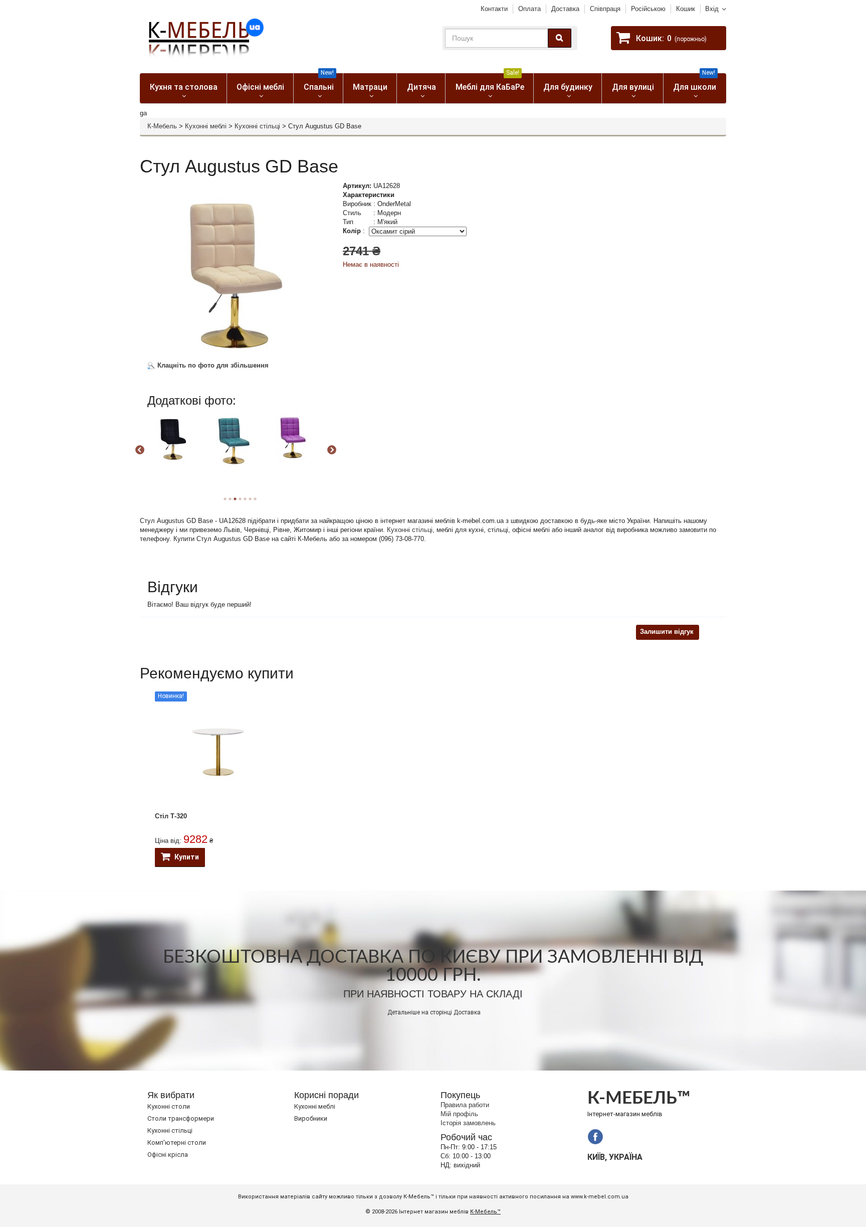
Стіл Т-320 (171, 816)
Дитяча (421, 87)
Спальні (319, 82)
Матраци (370, 87)
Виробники (310, 1118)
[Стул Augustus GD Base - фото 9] (293, 437)
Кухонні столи (168, 1106)
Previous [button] (140, 450)
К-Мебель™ (485, 1211)
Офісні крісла (167, 1154)
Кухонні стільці (257, 126)
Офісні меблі (260, 87)
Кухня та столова (184, 87)
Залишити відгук (667, 631)
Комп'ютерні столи (176, 1142)
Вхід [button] (712, 9)
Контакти (494, 9)
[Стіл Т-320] (218, 752)
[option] (176, 447)
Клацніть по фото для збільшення (212, 365)
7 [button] (255, 499)
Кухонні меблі (206, 126)
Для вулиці (633, 87)
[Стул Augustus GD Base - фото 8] (232, 439)
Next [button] (332, 450)
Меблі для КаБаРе (490, 82)
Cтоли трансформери (180, 1118)
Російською (648, 9)
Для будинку (567, 87)
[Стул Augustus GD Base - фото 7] (172, 438)
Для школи (694, 82)
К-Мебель (162, 126)
